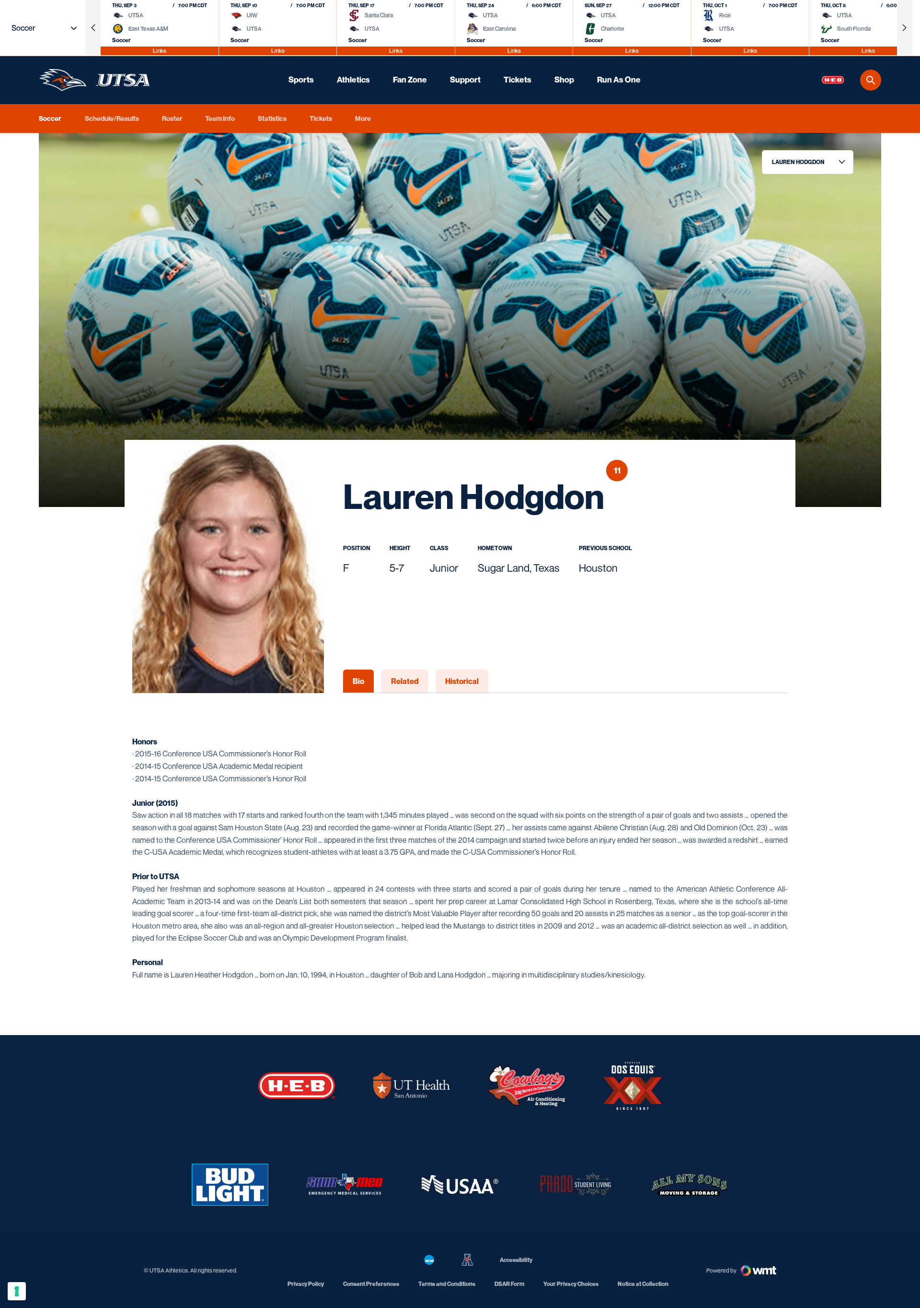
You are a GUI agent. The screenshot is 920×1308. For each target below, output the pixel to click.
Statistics (272, 118)
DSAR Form (509, 1283)
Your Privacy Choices (570, 1283)
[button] (93, 28)
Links (159, 50)
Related (404, 681)
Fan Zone (410, 79)
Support (465, 79)
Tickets (517, 79)
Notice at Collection (643, 1283)
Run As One (619, 79)
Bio (358, 681)
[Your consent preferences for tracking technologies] (17, 1291)
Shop (564, 79)
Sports (301, 79)
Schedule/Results (112, 118)
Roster (172, 118)
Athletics (353, 79)
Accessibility (516, 1259)
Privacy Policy (306, 1283)
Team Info (220, 118)
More (363, 118)
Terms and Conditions (446, 1283)
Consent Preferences (371, 1283)
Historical (462, 681)
